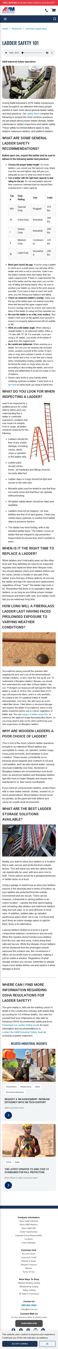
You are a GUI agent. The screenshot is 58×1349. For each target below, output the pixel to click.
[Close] (47, 1344)
